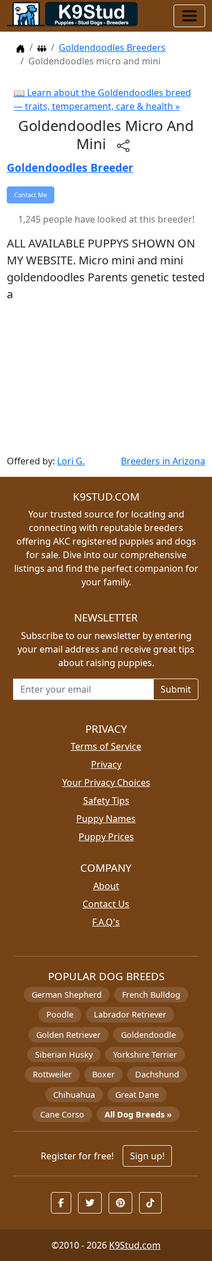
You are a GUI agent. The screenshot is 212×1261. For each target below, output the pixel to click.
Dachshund (157, 1074)
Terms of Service (106, 746)
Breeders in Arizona (163, 461)
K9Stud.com (135, 1245)
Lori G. (71, 461)
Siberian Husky (64, 1054)
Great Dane (137, 1094)
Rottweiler (52, 1074)
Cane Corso (62, 1114)
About (106, 886)
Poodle (59, 1014)
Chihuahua (74, 1094)
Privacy (106, 764)
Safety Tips (106, 800)
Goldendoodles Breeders (112, 47)
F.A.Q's (106, 922)
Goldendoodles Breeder (70, 167)
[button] (61, 1203)
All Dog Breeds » (138, 1114)
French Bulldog (151, 994)
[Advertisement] (106, 378)
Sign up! (147, 1156)
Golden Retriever (68, 1034)
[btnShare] (123, 145)
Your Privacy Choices (106, 782)
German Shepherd (67, 994)
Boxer (103, 1074)
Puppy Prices (106, 836)
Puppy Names (106, 818)
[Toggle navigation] (189, 16)
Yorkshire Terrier (145, 1054)
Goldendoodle (148, 1034)
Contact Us (106, 904)
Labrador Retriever (130, 1014)
